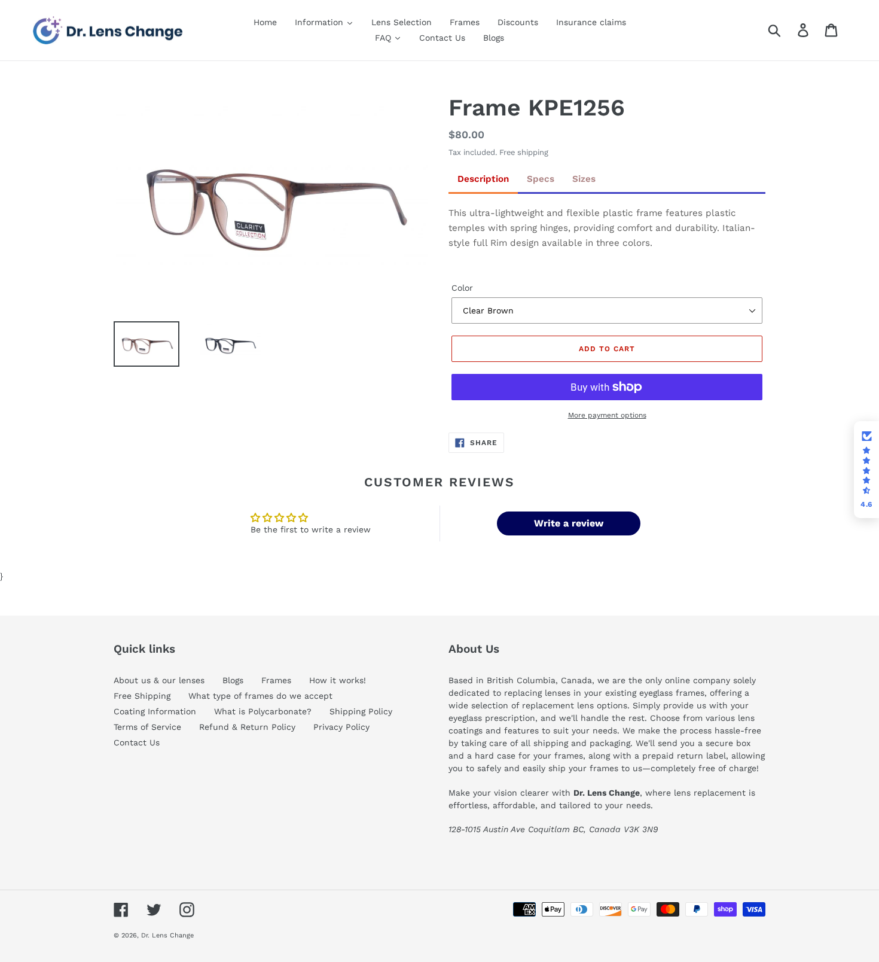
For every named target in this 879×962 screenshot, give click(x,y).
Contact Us (137, 742)
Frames (276, 680)
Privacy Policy (341, 727)
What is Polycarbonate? (263, 711)
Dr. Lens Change (167, 935)
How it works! (337, 680)
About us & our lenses (159, 680)
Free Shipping (142, 696)
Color (462, 288)
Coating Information (155, 711)
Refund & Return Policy (247, 727)
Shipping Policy (360, 711)
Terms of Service (147, 727)
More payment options (607, 415)
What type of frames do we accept (260, 696)
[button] (866, 469)
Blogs (232, 680)
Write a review (568, 523)
